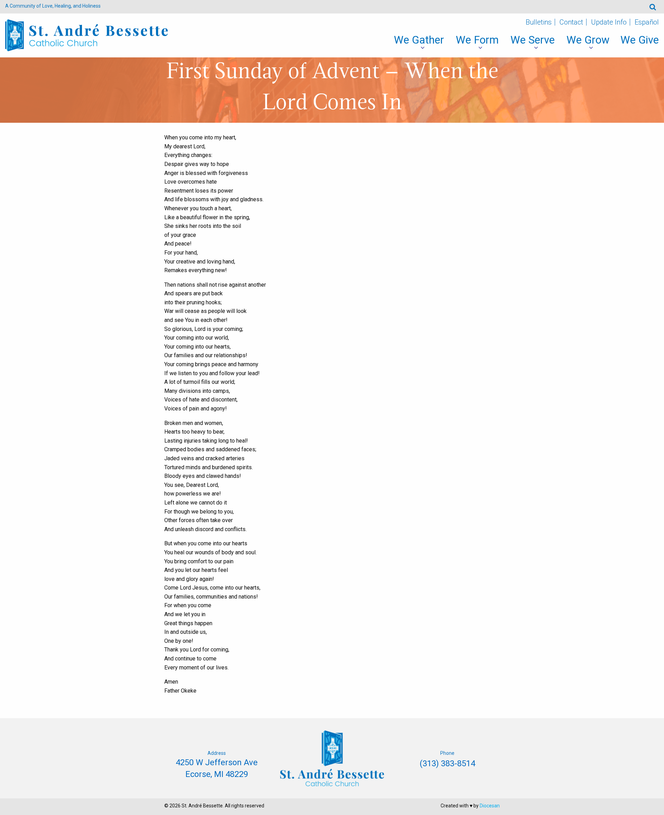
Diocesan (490, 805)
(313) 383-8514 (447, 763)
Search (653, 6)
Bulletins (539, 22)
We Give (639, 40)
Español (647, 22)
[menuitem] (419, 40)
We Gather (419, 40)
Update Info (609, 22)
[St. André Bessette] (86, 34)
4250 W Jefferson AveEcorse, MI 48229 (217, 768)
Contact (571, 22)
